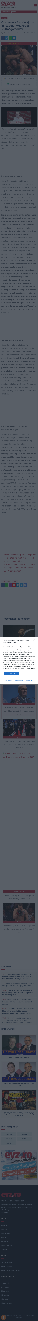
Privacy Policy (29, 680)
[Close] (34, 641)
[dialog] (19, 660)
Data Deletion (9, 680)
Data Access (19, 680)
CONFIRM (11, 673)
